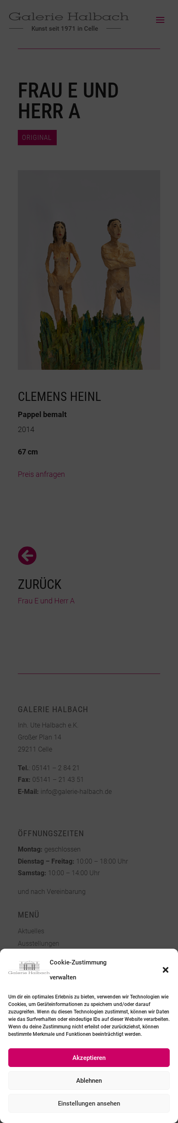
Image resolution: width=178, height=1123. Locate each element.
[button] (165, 970)
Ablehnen (89, 1080)
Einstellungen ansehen (89, 1103)
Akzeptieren (89, 1058)
